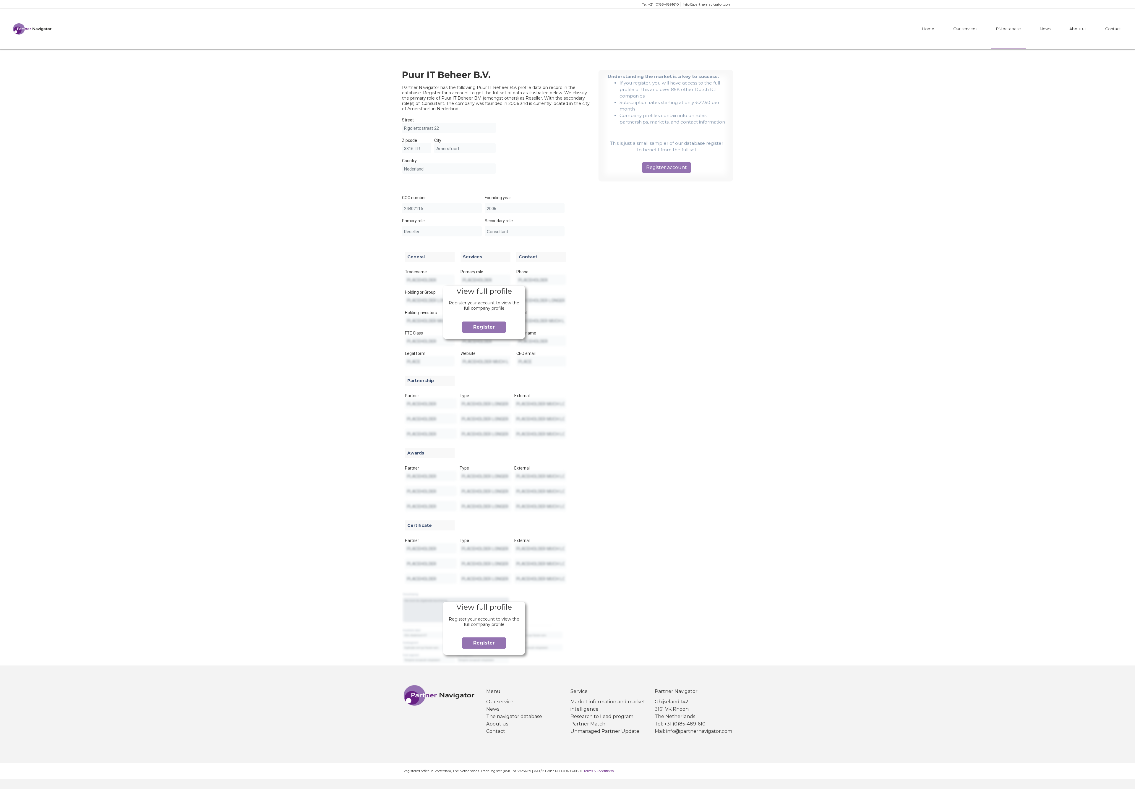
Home (928, 28)
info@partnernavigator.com (707, 4)
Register (484, 327)
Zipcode (409, 140)
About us (1077, 28)
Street (408, 120)
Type (464, 395)
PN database (1008, 28)
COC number (414, 197)
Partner (412, 395)
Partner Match (587, 724)
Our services (965, 28)
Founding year (498, 197)
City (437, 140)
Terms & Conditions (598, 771)
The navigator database (514, 716)
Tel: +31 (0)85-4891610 (660, 4)
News (1045, 28)
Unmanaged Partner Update (604, 731)
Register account (666, 167)
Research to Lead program (601, 716)
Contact (1113, 28)
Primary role (413, 220)
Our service (499, 701)
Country (409, 160)
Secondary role (499, 220)
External (522, 395)
